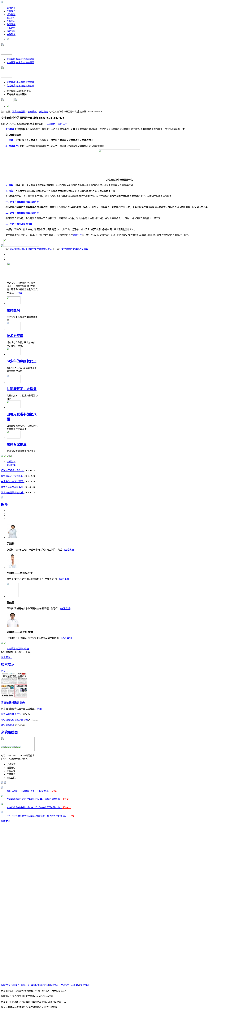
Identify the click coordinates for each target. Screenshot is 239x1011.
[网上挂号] (5, 456)
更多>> (4, 671)
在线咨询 (11, 28)
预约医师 (62, 124)
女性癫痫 (11, 85)
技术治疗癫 (15, 336)
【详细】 (18, 293)
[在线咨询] (2, 456)
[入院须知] (8, 456)
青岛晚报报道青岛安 (13, 702)
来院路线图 (9, 732)
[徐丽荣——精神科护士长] (13, 567)
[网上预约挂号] (21, 246)
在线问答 (11, 24)
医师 (4, 504)
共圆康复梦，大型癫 (22, 389)
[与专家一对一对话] (2, 246)
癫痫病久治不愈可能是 (12, 476)
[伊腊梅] (13, 537)
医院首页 (11, 8)
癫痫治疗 (29, 59)
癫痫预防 (29, 62)
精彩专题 (11, 31)
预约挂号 (74, 985)
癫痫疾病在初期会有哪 (12, 487)
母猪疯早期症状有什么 (12, 470)
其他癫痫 (29, 85)
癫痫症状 (20, 59)
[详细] (39, 709)
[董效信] (13, 596)
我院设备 (25, 985)
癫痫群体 (32, 111)
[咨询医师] (2, 643)
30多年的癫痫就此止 (22, 361)
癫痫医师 (11, 18)
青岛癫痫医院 (18, 111)
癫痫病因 (11, 59)
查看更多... (6, 657)
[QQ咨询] (10, 456)
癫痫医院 (13, 310)
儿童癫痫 (20, 82)
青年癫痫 (11, 82)
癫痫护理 (11, 62)
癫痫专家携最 (17, 444)
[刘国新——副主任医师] (13, 626)
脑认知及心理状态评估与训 (14, 720)
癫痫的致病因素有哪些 (18, 648)
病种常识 (11, 461)
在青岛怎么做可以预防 (12, 481)
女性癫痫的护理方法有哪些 (74, 249)
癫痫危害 (20, 62)
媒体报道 (11, 14)
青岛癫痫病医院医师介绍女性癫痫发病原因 (31, 249)
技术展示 (7, 664)
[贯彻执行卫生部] (2, 498)
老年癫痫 (20, 85)
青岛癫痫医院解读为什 (12, 492)
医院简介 (11, 11)
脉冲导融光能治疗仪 (11, 714)
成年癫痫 (29, 82)
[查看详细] (69, 549)
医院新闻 (11, 21)
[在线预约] (5, 643)
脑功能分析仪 (8, 725)
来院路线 (11, 34)
